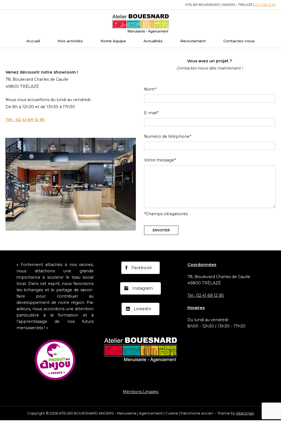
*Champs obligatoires (166, 213)
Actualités (153, 41)
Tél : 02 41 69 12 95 (205, 295)
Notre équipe (113, 41)
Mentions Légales (140, 391)
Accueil (33, 41)
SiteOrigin (245, 413)
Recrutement (193, 41)
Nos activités (70, 41)
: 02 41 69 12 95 (24, 119)
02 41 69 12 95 (265, 5)
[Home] (140, 23)
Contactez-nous (239, 41)
